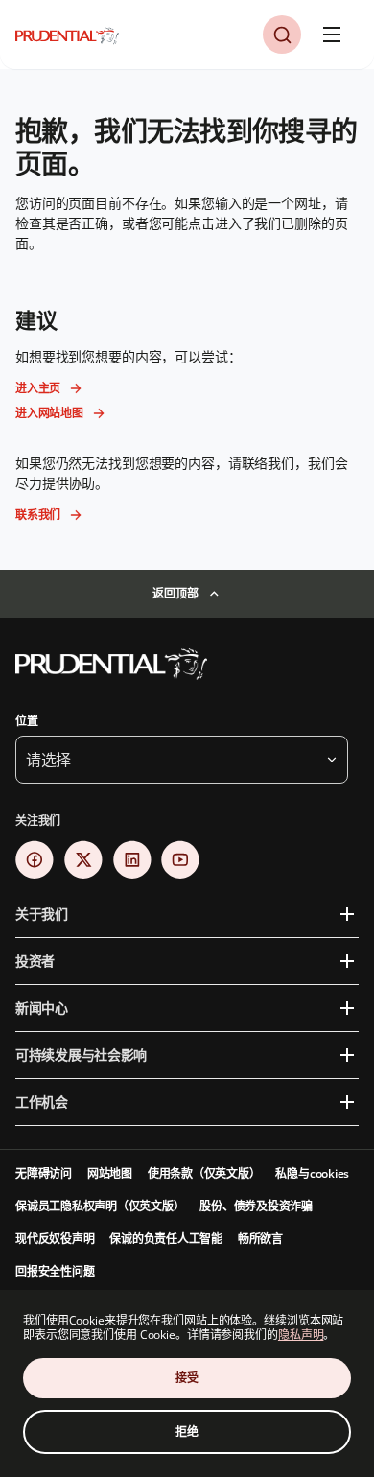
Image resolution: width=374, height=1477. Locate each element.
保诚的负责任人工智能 (165, 1239)
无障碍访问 (43, 1173)
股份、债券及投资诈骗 (256, 1206)
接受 (187, 1378)
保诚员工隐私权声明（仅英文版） (99, 1206)
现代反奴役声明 (54, 1239)
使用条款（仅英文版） (204, 1173)
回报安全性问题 (54, 1271)
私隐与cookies (312, 1173)
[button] (282, 34)
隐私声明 (301, 1334)
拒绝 (187, 1431)
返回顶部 (175, 593)
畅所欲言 (260, 1239)
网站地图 (109, 1173)
